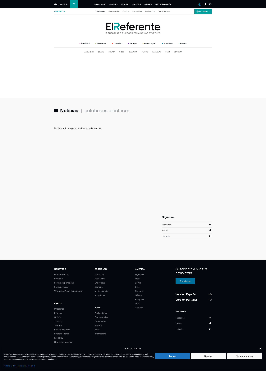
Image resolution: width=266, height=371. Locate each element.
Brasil (101, 52)
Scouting (136, 4)
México (145, 52)
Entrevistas (118, 44)
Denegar (208, 356)
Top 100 (58, 325)
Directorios (100, 4)
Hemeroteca (59, 11)
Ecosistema (101, 44)
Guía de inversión (163, 4)
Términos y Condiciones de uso (68, 291)
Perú (167, 52)
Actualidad (85, 44)
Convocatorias (113, 11)
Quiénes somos (61, 274)
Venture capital (150, 44)
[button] (260, 348)
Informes (113, 4)
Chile (121, 52)
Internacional (137, 11)
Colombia (133, 52)
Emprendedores (61, 334)
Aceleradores (101, 313)
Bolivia (111, 52)
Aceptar (172, 356)
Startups (133, 44)
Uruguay (178, 52)
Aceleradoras (150, 11)
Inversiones (168, 44)
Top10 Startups (164, 11)
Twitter (165, 230)
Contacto (58, 278)
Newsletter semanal (63, 342)
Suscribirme (185, 281)
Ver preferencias (244, 356)
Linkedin (166, 236)
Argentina (89, 52)
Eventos (126, 11)
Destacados (100, 11)
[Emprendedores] (205, 4)
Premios (148, 4)
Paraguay (156, 52)
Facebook (166, 224)
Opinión (125, 4)
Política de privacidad (26, 366)
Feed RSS (58, 338)
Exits (97, 329)
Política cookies (10, 366)
